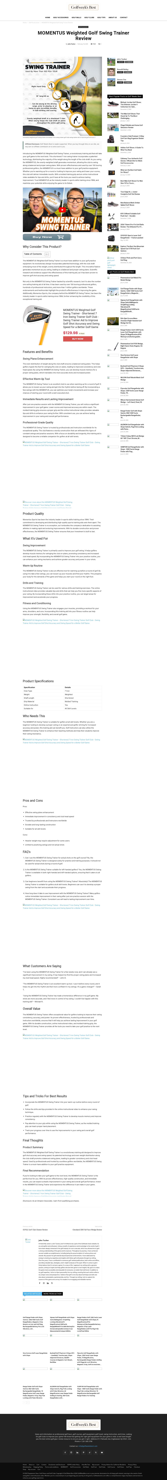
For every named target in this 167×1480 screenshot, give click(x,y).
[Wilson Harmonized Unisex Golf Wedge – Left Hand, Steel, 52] (113, 403)
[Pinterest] (83, 49)
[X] (78, 49)
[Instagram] (44, 1283)
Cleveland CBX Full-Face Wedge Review (87, 1230)
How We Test (86, 1465)
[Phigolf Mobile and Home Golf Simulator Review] (113, 127)
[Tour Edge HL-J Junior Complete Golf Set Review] (111, 195)
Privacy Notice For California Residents (114, 1465)
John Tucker (71, 44)
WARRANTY (64, 1467)
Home (47, 17)
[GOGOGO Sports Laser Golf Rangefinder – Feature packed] (111, 238)
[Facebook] (73, 49)
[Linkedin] (49, 1283)
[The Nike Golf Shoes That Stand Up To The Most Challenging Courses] (113, 115)
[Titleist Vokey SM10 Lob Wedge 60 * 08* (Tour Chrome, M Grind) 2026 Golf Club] (113, 439)
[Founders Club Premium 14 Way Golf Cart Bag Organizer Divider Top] (110, 139)
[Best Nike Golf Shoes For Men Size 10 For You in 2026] (111, 184)
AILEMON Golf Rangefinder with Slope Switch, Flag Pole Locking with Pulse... (132, 427)
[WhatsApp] (88, 49)
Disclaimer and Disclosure (57, 1465)
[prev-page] (24, 1402)
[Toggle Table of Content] (45, 254)
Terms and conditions (52, 1467)
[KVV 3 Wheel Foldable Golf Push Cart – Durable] (111, 216)
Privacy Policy (132, 1465)
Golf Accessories (61, 17)
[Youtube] (102, 1452)
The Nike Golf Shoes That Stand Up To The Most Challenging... (130, 116)
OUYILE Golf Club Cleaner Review (35, 1230)
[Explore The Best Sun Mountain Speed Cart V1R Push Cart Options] (113, 248)
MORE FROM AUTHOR (52, 1294)
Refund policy (27, 1467)
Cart (38, 1465)
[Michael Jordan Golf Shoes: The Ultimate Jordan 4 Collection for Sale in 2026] (113, 103)
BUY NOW (77, 339)
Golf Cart (94, 1467)
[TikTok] (89, 1452)
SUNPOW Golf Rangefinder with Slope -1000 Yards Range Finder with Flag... (132, 449)
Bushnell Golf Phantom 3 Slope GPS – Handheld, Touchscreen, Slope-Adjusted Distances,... (132, 368)
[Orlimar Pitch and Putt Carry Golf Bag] (111, 265)
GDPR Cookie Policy (73, 1465)
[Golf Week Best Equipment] (83, 7)
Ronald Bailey (122, 69)
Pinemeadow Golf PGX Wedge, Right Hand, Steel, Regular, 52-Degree (132, 346)
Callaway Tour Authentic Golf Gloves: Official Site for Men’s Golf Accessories (131, 161)
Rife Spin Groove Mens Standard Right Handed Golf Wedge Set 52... (131, 321)
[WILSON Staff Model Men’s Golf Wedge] (113, 380)
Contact (123, 17)
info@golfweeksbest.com (88, 1446)
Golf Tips (101, 17)
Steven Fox (121, 80)
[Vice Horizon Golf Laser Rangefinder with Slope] (35, 1342)
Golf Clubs (89, 17)
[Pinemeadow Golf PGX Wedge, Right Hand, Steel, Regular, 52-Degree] (113, 346)
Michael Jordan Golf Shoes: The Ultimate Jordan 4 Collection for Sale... (131, 104)
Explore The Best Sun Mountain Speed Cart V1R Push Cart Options (132, 248)
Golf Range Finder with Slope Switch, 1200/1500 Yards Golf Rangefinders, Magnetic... (132, 291)
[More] (94, 49)
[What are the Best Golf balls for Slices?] (111, 173)
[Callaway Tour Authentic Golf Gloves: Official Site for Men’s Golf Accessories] (111, 161)
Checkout (137, 1467)
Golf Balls (76, 17)
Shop (24, 1469)
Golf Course (111, 1467)
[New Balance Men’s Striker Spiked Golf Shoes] (113, 204)
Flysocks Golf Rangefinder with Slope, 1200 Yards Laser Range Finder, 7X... (132, 391)
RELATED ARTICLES (32, 1294)
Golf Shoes (120, 1467)
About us (113, 17)
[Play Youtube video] (62, 210)
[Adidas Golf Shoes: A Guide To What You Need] (113, 149)
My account (95, 1465)
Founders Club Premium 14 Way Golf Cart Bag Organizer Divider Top (132, 138)
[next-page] (27, 1402)
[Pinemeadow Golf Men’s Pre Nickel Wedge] (113, 281)
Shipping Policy (38, 1467)
